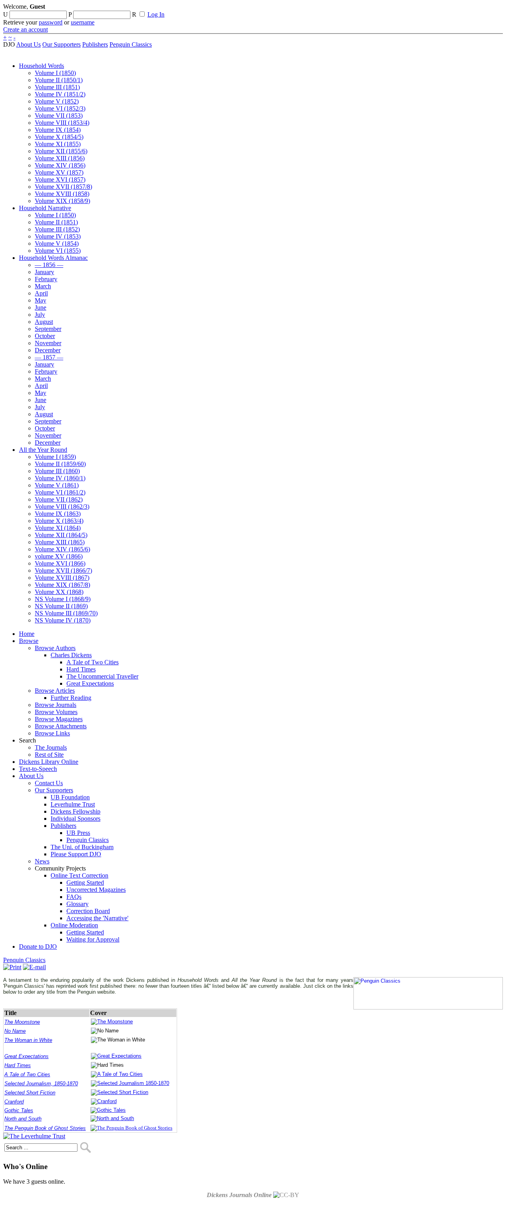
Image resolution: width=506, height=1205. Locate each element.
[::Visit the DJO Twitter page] (259, 9)
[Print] (12, 967)
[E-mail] (34, 967)
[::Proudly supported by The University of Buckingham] (462, 10)
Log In (155, 14)
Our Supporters (61, 44)
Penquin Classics (24, 960)
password (50, 22)
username (82, 22)
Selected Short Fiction (29, 1093)
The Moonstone (22, 1022)
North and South (23, 1119)
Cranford (14, 1102)
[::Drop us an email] (274, 9)
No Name (15, 1031)
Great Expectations (26, 1056)
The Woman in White (28, 1040)
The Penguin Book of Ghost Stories (45, 1128)
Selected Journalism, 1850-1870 (41, 1084)
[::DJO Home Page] (29, 16)
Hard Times (17, 1065)
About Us (28, 44)
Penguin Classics (131, 44)
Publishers (95, 44)
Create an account (25, 29)
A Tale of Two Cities (27, 1074)
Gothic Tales (18, 1110)
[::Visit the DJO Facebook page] (246, 9)
